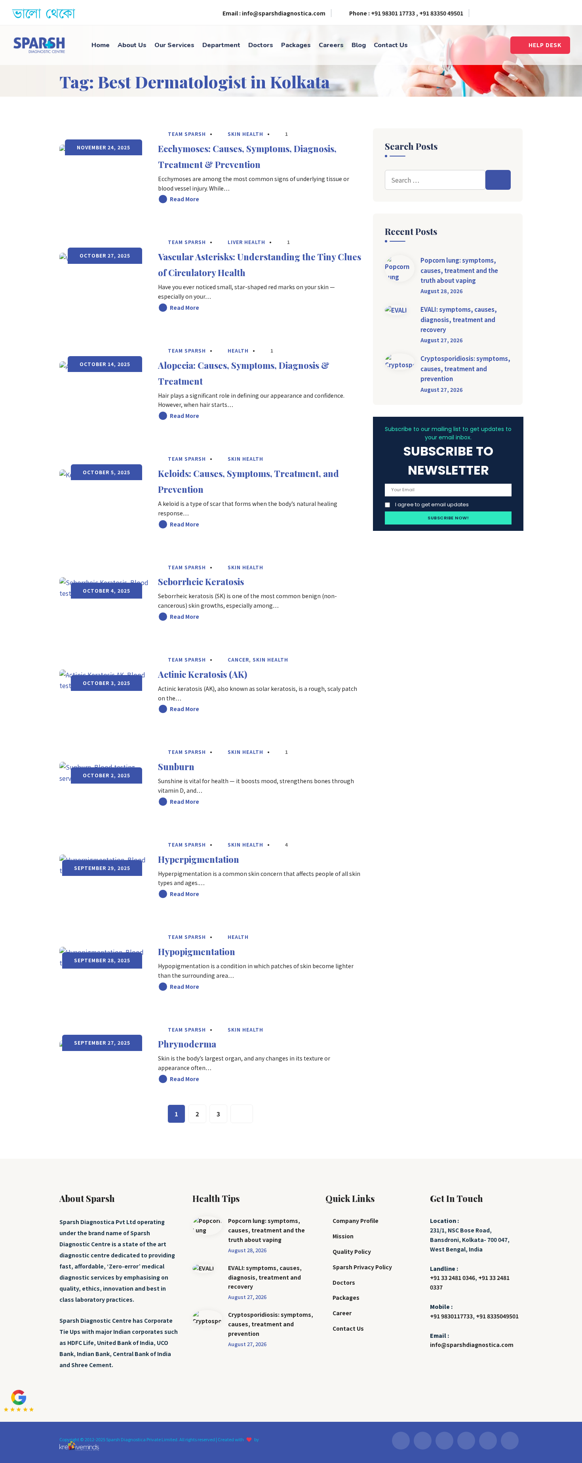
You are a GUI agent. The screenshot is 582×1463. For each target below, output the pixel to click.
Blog (359, 45)
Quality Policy (352, 1251)
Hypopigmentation (196, 952)
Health (238, 350)
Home (100, 45)
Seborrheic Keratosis (201, 581)
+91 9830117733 (451, 1316)
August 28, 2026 (441, 291)
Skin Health (245, 133)
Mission (343, 1236)
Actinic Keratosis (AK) (202, 674)
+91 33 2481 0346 (452, 1278)
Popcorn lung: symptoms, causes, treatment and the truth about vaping (459, 270)
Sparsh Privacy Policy (362, 1267)
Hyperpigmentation (198, 859)
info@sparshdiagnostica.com (472, 1345)
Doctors (260, 45)
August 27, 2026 (441, 340)
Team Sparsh (186, 133)
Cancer (238, 659)
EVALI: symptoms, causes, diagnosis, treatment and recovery (458, 319)
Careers (331, 45)
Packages (296, 45)
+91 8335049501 (497, 1316)
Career (342, 1313)
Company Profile (355, 1221)
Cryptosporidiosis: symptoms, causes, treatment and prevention (465, 368)
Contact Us (391, 45)
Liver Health (246, 241)
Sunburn (176, 767)
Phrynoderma (187, 1044)
